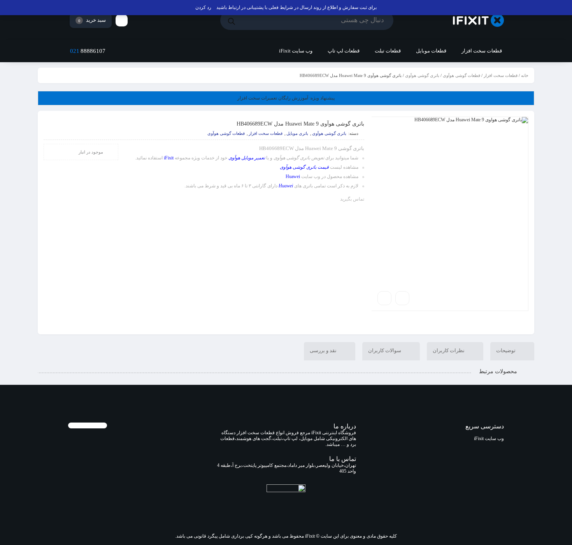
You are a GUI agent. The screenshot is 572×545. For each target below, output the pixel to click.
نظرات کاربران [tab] (449, 350)
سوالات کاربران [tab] (385, 350)
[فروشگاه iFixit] (478, 20)
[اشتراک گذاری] (402, 298)
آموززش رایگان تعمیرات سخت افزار (286, 98)
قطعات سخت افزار (501, 75)
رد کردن (203, 7)
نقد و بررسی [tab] (324, 350)
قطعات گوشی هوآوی (461, 75)
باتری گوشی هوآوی (422, 75)
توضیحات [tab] (506, 350)
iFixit (169, 158)
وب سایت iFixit (489, 438)
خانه (524, 75)
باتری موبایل (297, 133)
